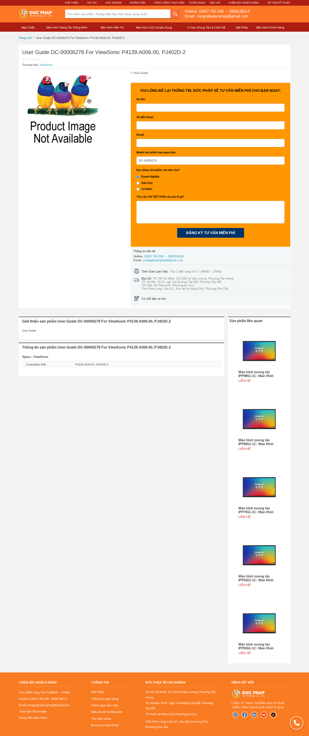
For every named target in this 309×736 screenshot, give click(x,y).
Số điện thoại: (145, 117)
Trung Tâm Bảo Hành (33, 718)
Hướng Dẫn (137, 2)
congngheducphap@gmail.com (163, 260)
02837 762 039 (212, 11)
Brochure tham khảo (105, 725)
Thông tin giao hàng (105, 699)
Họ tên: (141, 99)
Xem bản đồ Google (33, 711)
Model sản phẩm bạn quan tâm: (156, 152)
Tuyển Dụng (197, 2)
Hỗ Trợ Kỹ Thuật (278, 2)
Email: (140, 134)
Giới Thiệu (71, 2)
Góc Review (113, 2)
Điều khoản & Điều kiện (107, 712)
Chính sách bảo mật (104, 705)
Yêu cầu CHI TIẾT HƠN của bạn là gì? (160, 196)
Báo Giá (215, 2)
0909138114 (239, 11)
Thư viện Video (101, 719)
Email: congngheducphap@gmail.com (216, 16)
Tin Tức (92, 2)
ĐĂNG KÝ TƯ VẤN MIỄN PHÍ (210, 233)
